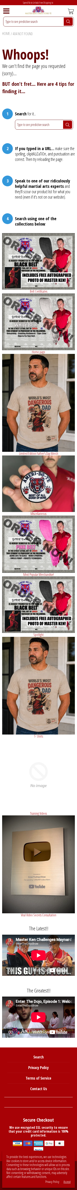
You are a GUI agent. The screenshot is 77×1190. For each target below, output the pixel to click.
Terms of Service (38, 1078)
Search (38, 1057)
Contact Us (38, 1088)
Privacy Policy (38, 1067)
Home (6, 33)
